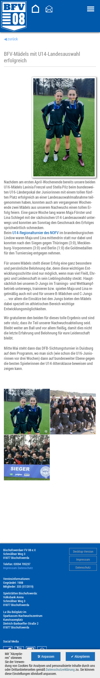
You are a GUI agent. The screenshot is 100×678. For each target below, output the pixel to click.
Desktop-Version (83, 551)
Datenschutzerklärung (60, 669)
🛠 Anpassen (45, 656)
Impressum (83, 559)
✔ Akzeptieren (80, 656)
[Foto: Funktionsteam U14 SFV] (73, 432)
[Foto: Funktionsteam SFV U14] (27, 478)
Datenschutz (83, 567)
